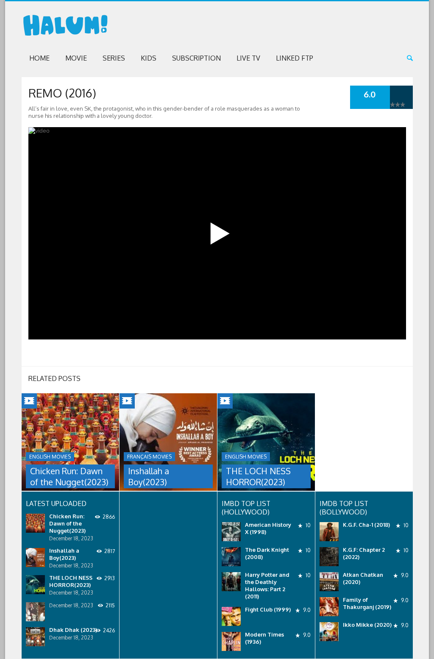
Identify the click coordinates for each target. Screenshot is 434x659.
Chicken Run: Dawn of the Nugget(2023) (69, 476)
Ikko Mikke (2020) (367, 624)
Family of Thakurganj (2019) (367, 603)
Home (39, 58)
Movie (76, 58)
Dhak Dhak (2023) (73, 629)
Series (114, 58)
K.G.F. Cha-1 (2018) (366, 524)
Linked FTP (294, 58)
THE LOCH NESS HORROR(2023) (258, 476)
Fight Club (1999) (268, 609)
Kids (148, 58)
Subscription (196, 58)
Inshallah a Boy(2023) (148, 476)
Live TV (248, 58)
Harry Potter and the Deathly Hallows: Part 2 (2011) (267, 585)
